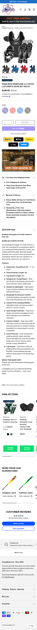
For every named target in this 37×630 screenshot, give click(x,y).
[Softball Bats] (26, 483)
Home (3, 26)
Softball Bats (26, 493)
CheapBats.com (10, 625)
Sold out (25, 122)
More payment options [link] (18, 133)
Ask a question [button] (18, 528)
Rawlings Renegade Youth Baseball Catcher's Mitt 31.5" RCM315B (26, 424)
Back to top (18, 552)
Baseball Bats (9, 493)
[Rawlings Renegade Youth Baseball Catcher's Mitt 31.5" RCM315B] (27, 407)
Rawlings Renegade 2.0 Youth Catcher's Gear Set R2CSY (17, 28)
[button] (29, 9)
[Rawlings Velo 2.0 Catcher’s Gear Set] (10, 407)
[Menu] (34, 9)
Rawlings (5, 77)
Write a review (18, 523)
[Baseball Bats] (9, 483)
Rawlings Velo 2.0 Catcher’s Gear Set (10, 421)
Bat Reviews (9, 577)
